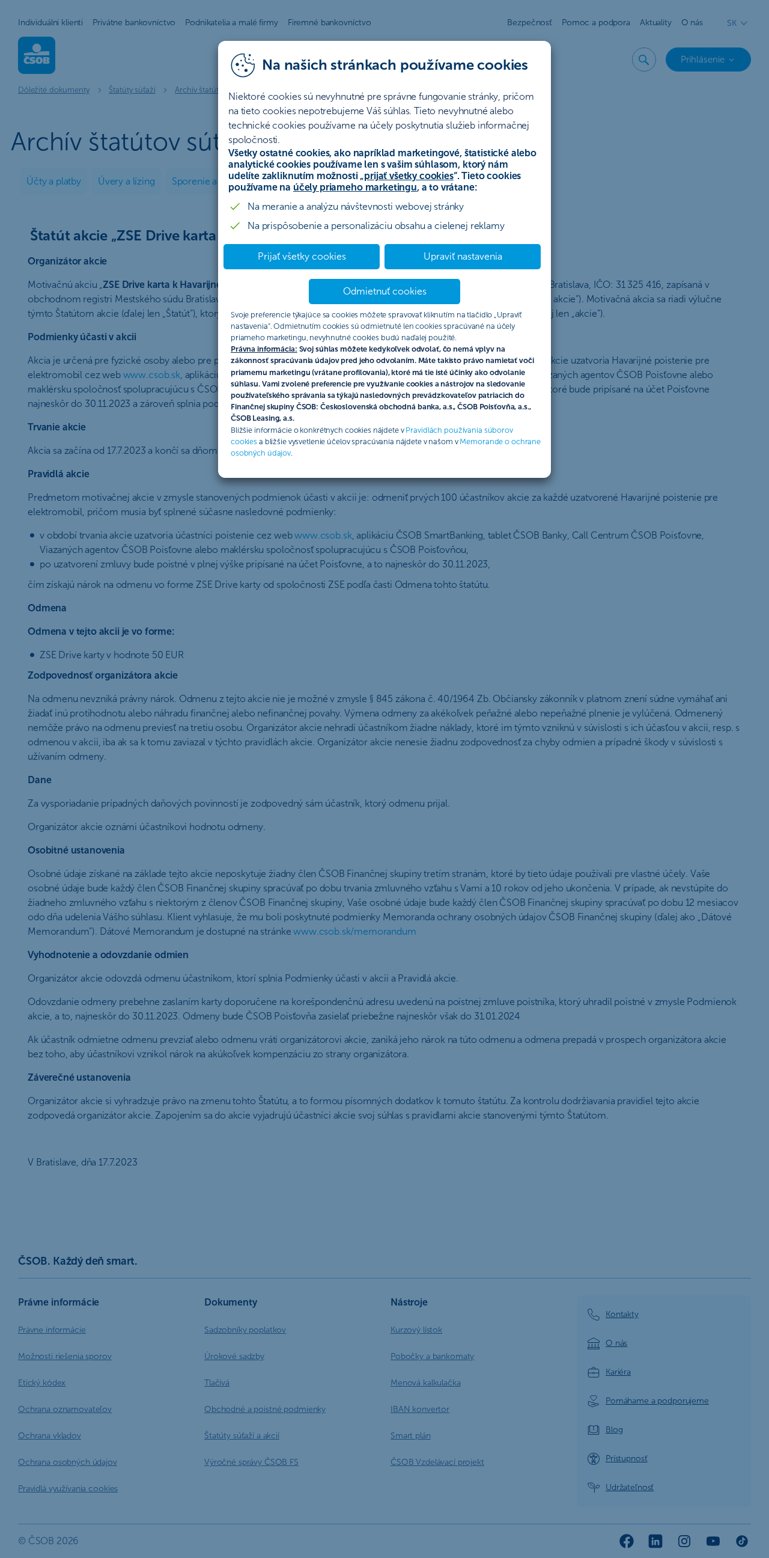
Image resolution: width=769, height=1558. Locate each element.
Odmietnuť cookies (385, 291)
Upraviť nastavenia (463, 256)
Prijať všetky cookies (302, 256)
